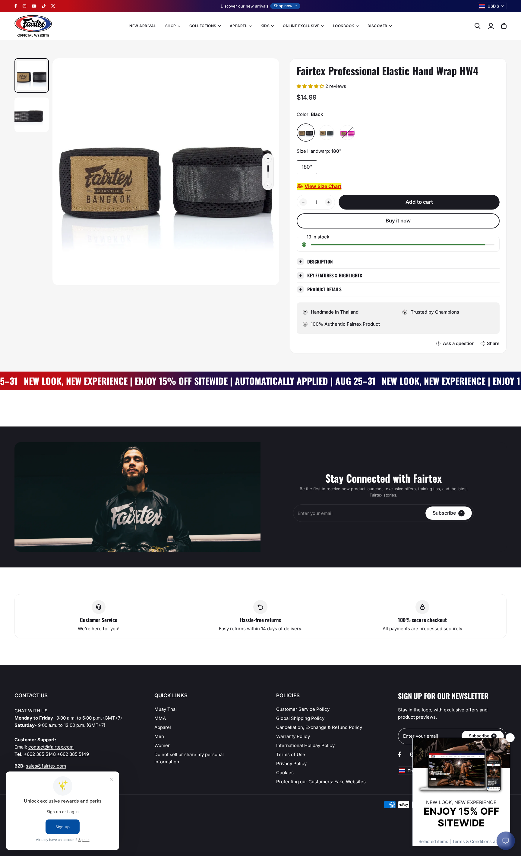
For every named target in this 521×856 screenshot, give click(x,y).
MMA (160, 718)
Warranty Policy (293, 736)
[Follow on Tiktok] (44, 6)
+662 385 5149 (73, 754)
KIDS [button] (265, 26)
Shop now (283, 5)
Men (159, 736)
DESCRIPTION (320, 261)
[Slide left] (268, 159)
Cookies (285, 772)
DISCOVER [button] (377, 26)
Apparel (162, 727)
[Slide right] (268, 184)
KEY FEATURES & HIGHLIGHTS (334, 275)
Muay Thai (165, 709)
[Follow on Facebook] (15, 6)
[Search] (478, 26)
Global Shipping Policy (300, 718)
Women (162, 745)
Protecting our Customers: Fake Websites (321, 781)
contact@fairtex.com (51, 747)
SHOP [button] (170, 26)
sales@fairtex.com (46, 766)
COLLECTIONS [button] (202, 26)
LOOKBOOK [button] (343, 26)
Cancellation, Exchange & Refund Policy (319, 727)
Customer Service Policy (303, 709)
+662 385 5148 (40, 754)
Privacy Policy (291, 763)
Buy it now (398, 221)
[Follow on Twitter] (53, 6)
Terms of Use (290, 754)
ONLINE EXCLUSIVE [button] (301, 26)
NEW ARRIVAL (142, 26)
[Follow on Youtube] (34, 6)
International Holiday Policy (305, 745)
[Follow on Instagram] (24, 6)
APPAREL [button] (238, 26)
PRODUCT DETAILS (324, 289)
